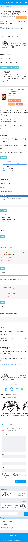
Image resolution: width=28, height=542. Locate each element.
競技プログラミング (14, 394)
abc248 (2, 187)
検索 (26, 514)
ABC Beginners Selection (10, 161)
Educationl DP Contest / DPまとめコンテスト (14, 364)
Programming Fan (14, 2)
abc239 (5, 170)
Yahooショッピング (15, 100)
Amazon (12, 104)
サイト (4, 467)
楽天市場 (20, 104)
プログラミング (17, 397)
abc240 (5, 168)
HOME (15, 535)
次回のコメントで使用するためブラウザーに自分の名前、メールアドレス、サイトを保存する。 (15, 475)
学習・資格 (4, 524)
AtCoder (9, 397)
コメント (5, 434)
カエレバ (14, 95)
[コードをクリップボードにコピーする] (26, 254)
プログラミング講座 (7, 521)
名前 (4, 454)
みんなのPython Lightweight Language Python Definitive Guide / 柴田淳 (16, 91)
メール (4, 460)
